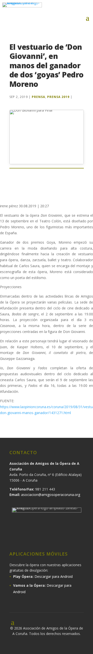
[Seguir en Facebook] (56, 8)
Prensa (38, 97)
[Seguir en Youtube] (87, 8)
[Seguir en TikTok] (68, 538)
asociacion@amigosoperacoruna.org (50, 494)
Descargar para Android (53, 576)
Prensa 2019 (58, 97)
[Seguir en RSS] (82, 538)
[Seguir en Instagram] (66, 8)
